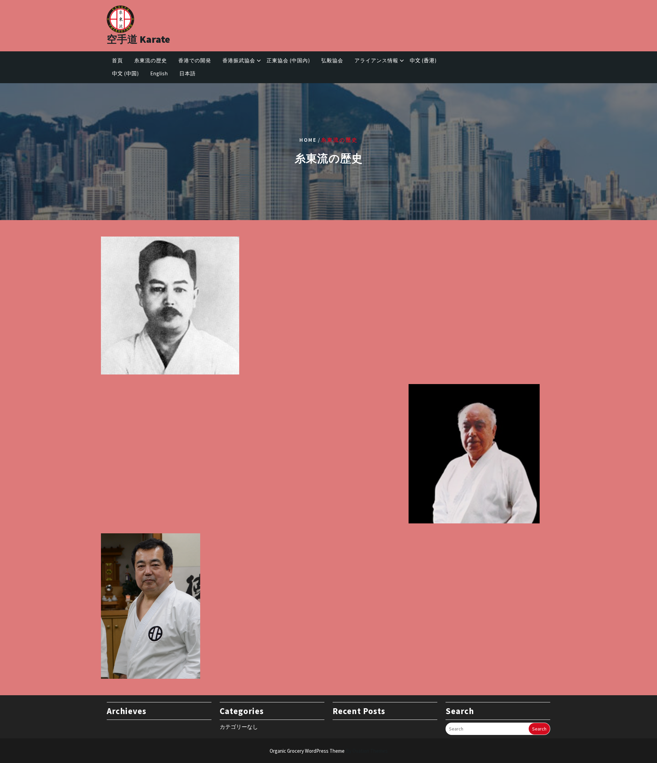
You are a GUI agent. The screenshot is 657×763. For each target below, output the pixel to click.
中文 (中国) (125, 73)
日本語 (187, 73)
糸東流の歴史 (150, 60)
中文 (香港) (423, 60)
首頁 (117, 60)
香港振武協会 (238, 60)
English (159, 73)
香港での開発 (194, 60)
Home (308, 139)
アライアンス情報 (376, 60)
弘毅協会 (332, 60)
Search (539, 729)
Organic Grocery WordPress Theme (329, 751)
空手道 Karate (138, 39)
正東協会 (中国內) (288, 60)
